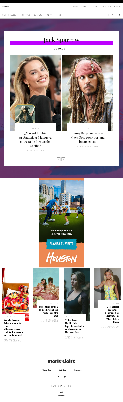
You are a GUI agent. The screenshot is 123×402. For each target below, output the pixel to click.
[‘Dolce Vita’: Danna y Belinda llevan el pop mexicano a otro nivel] (46, 288)
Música (35, 128)
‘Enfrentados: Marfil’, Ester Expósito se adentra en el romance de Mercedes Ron (74, 326)
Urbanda (62, 396)
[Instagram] (112, 15)
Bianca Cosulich (35, 151)
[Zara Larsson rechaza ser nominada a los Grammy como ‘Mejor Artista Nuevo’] (107, 288)
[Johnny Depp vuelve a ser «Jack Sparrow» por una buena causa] (87, 93)
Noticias (62, 370)
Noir (61, 392)
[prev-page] (58, 159)
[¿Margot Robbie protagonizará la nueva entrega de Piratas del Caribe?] (35, 93)
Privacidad (46, 370)
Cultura (53, 303)
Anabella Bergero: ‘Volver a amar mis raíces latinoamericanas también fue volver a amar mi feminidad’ (13, 327)
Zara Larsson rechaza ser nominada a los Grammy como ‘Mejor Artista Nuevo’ (112, 314)
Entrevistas (10, 317)
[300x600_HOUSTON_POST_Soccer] (61, 266)
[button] (120, 15)
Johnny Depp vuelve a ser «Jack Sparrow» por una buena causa (88, 137)
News (87, 128)
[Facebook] (108, 15)
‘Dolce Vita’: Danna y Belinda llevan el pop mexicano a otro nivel (48, 311)
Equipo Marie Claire (87, 146)
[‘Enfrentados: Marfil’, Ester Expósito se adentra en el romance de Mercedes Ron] (77, 294)
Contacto (77, 370)
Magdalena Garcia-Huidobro (12, 340)
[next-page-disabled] (63, 159)
